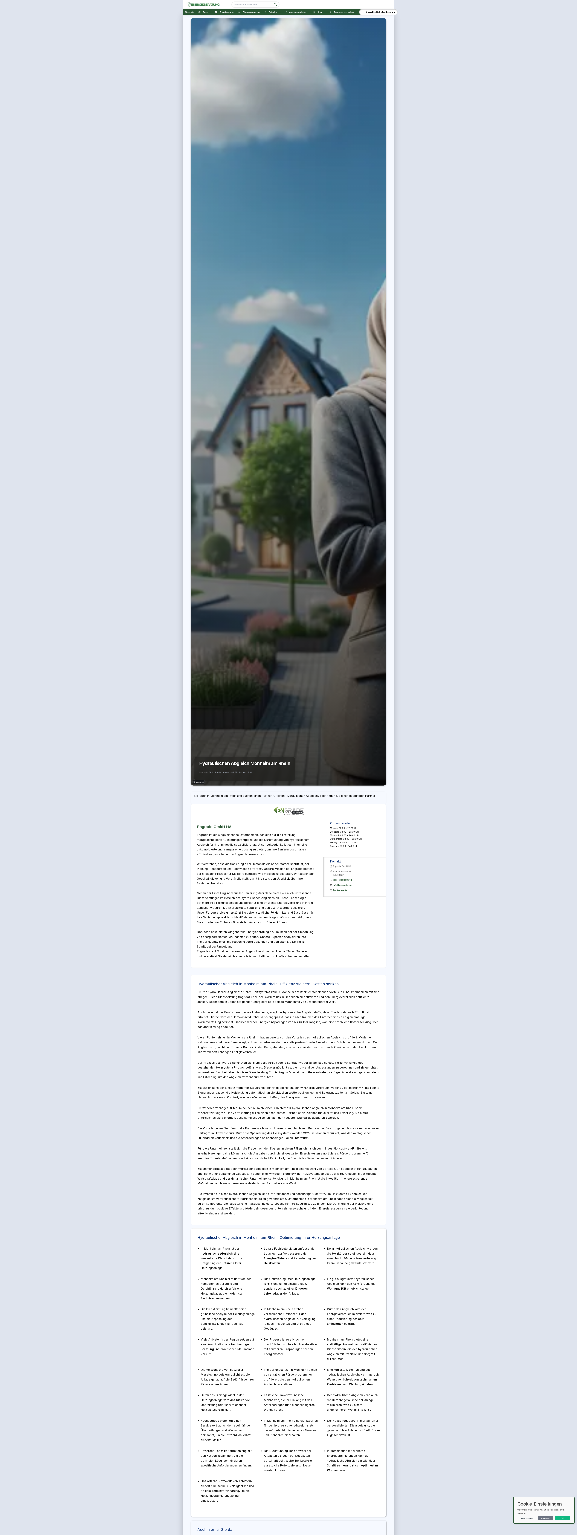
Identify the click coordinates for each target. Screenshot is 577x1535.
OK (562, 1518)
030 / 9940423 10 (342, 880)
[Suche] (275, 5)
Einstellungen (527, 1518)
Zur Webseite (340, 890)
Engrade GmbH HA (214, 827)
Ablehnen (545, 1518)
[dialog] (544, 1510)
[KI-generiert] (288, 806)
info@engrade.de (342, 885)
